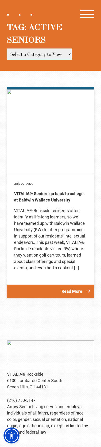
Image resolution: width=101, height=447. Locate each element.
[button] (11, 435)
